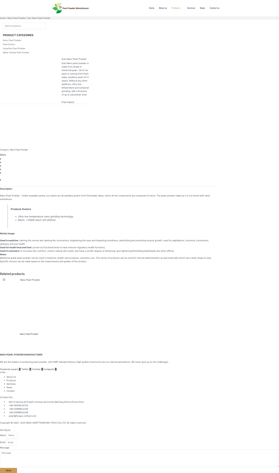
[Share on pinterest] (44, 169)
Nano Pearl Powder (16, 18)
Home (3, 18)
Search (52, 26)
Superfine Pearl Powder (14, 48)
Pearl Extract (9, 44)
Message (4, 447)
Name (3, 435)
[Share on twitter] (44, 162)
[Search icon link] (226, 8)
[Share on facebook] (44, 159)
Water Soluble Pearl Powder (16, 52)
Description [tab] (6, 188)
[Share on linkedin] (44, 173)
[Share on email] (44, 176)
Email (3, 442)
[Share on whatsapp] (44, 166)
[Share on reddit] (44, 180)
